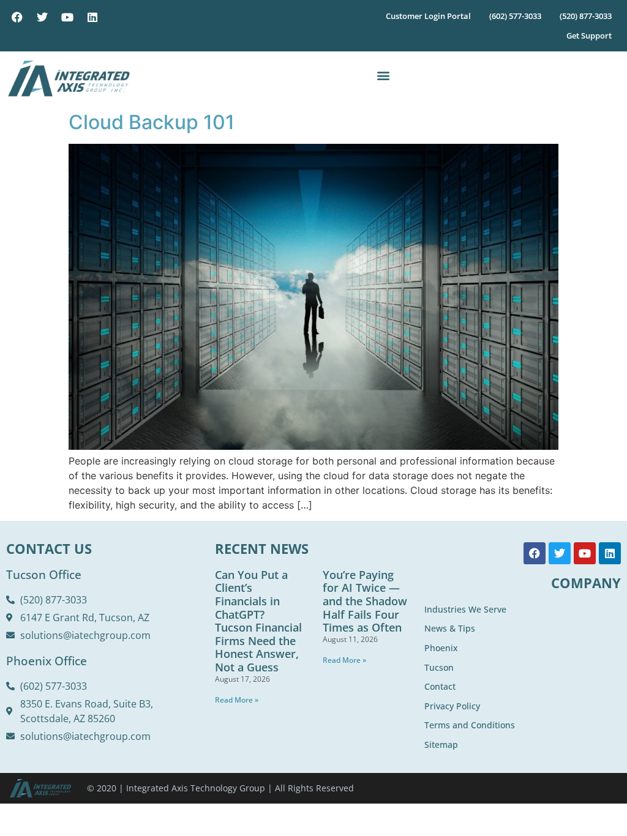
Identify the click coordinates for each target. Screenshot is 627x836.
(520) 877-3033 (586, 15)
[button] (383, 75)
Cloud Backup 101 (152, 122)
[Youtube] (67, 17)
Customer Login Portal (428, 15)
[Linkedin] (92, 17)
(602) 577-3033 (515, 15)
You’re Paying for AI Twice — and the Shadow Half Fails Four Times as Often (365, 601)
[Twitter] (42, 17)
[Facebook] (17, 17)
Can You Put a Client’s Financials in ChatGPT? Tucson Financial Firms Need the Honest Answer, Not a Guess (258, 620)
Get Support (589, 35)
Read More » (236, 700)
